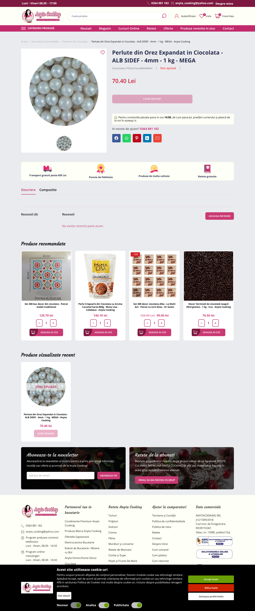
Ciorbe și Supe (117, 555)
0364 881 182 (149, 129)
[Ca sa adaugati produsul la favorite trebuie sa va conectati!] (103, 52)
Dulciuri (113, 527)
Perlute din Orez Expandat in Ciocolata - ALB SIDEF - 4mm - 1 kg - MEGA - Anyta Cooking (46, 417)
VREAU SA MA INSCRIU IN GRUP (156, 480)
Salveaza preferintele (211, 596)
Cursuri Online (128, 28)
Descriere (28, 190)
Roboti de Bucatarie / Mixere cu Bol (82, 550)
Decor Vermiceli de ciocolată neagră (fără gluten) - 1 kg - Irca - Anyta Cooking (208, 305)
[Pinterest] (137, 138)
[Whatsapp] (126, 138)
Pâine (111, 538)
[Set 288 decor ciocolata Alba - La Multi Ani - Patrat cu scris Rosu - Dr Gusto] (154, 276)
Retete (151, 28)
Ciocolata (70, 564)
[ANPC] (215, 542)
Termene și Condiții (164, 515)
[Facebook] (116, 138)
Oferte (168, 28)
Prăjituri (113, 521)
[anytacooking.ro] (40, 511)
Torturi (112, 515)
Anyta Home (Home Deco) (80, 558)
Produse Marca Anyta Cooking (83, 531)
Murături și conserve (120, 544)
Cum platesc (159, 555)
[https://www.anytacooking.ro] (41, 16)
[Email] (157, 138)
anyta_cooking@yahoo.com (42, 531)
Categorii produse (41, 28)
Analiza (91, 605)
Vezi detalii (64, 595)
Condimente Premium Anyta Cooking (82, 523)
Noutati (85, 28)
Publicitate (121, 605)
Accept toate (211, 579)
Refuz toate (211, 588)
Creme (112, 532)
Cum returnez (160, 561)
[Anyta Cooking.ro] (37, 587)
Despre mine (160, 544)
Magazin (105, 28)
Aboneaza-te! (108, 475)
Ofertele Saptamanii (77, 537)
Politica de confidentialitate (168, 521)
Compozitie (48, 190)
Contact (228, 28)
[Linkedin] (147, 138)
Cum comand (160, 550)
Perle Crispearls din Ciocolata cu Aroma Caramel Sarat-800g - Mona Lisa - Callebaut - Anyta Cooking (100, 306)
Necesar (62, 605)
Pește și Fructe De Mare (122, 561)
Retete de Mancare (119, 550)
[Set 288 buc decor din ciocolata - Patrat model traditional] (46, 276)
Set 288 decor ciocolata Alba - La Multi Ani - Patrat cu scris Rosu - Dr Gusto (154, 305)
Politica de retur (161, 527)
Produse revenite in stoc (198, 28)
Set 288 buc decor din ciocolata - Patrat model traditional (46, 305)
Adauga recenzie (220, 216)
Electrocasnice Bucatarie (79, 542)
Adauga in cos (49, 332)
